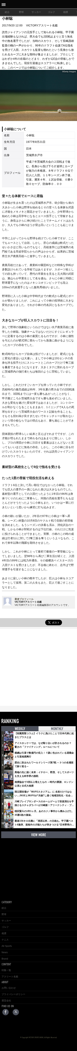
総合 (7, 12)
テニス (5, 939)
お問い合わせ (9, 988)
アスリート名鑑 (10, 976)
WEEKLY (20, 728)
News (5, 952)
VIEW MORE (38, 835)
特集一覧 (6, 970)
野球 (21, 12)
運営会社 (6, 1000)
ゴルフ (51, 12)
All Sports (7, 946)
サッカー (36, 12)
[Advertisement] (38, 667)
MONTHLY (57, 728)
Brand (5, 958)
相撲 (65, 12)
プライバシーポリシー (13, 994)
